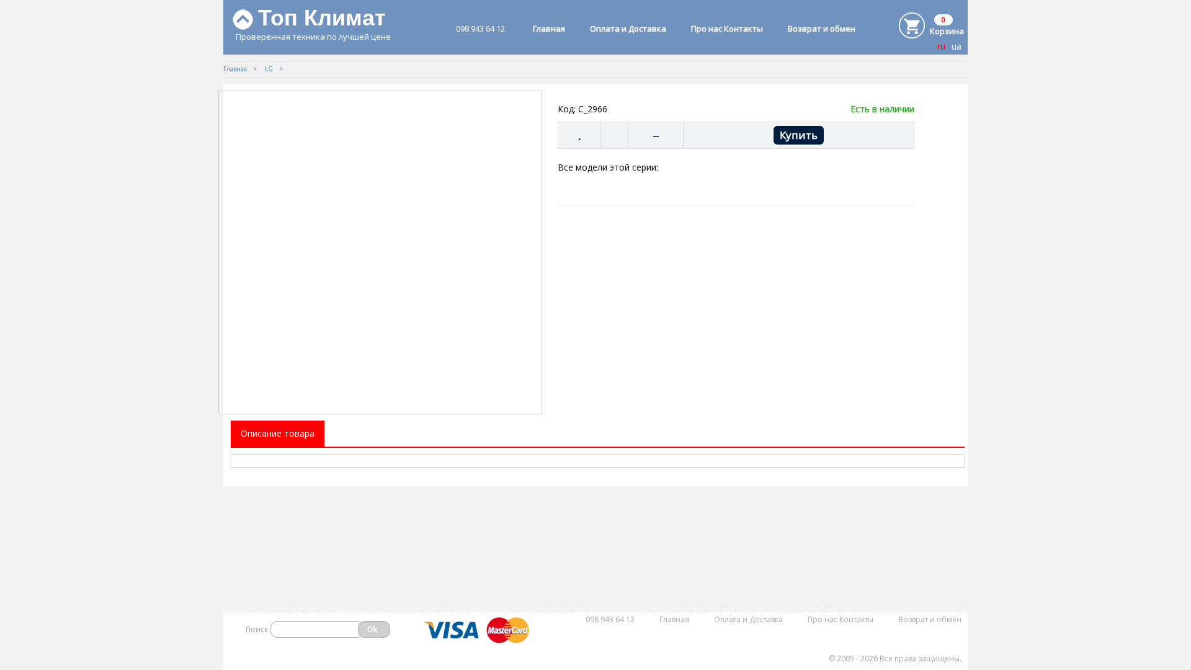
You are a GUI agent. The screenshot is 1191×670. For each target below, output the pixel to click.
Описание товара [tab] (277, 433)
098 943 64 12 (480, 28)
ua (956, 46)
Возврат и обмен (821, 28)
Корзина (947, 31)
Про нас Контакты (727, 28)
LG (269, 69)
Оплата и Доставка (628, 28)
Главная (549, 28)
